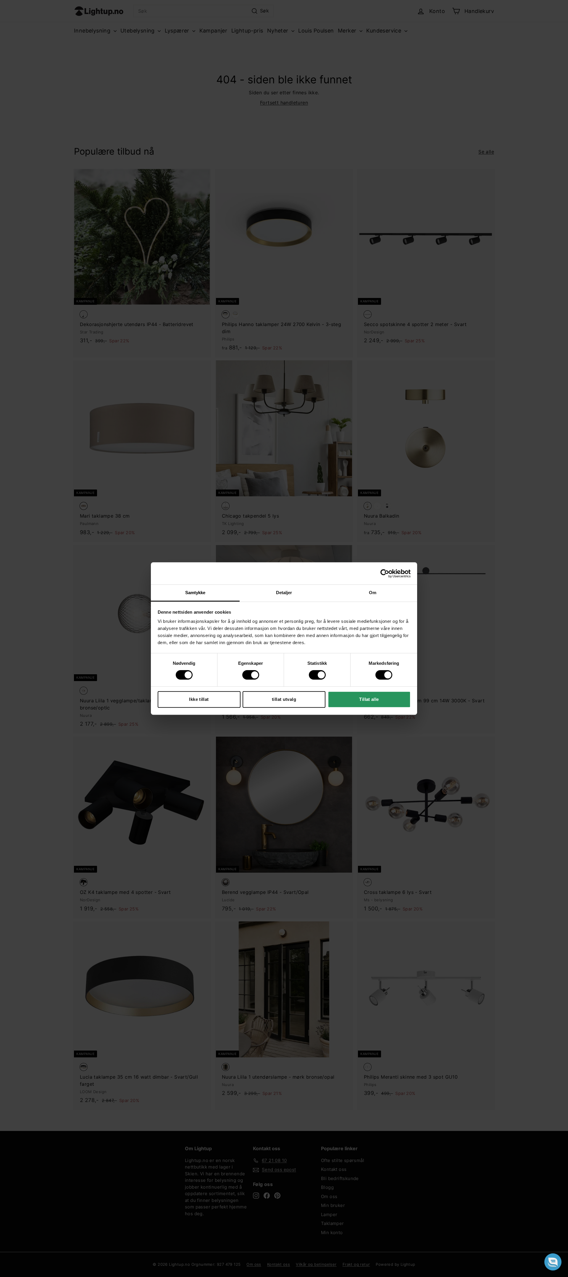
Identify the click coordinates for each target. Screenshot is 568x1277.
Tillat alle (369, 699)
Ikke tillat (199, 699)
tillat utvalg (284, 699)
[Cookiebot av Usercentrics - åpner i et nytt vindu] (385, 573)
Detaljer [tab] (284, 592)
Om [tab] (372, 592)
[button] (552, 1261)
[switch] (250, 675)
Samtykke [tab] (195, 592)
